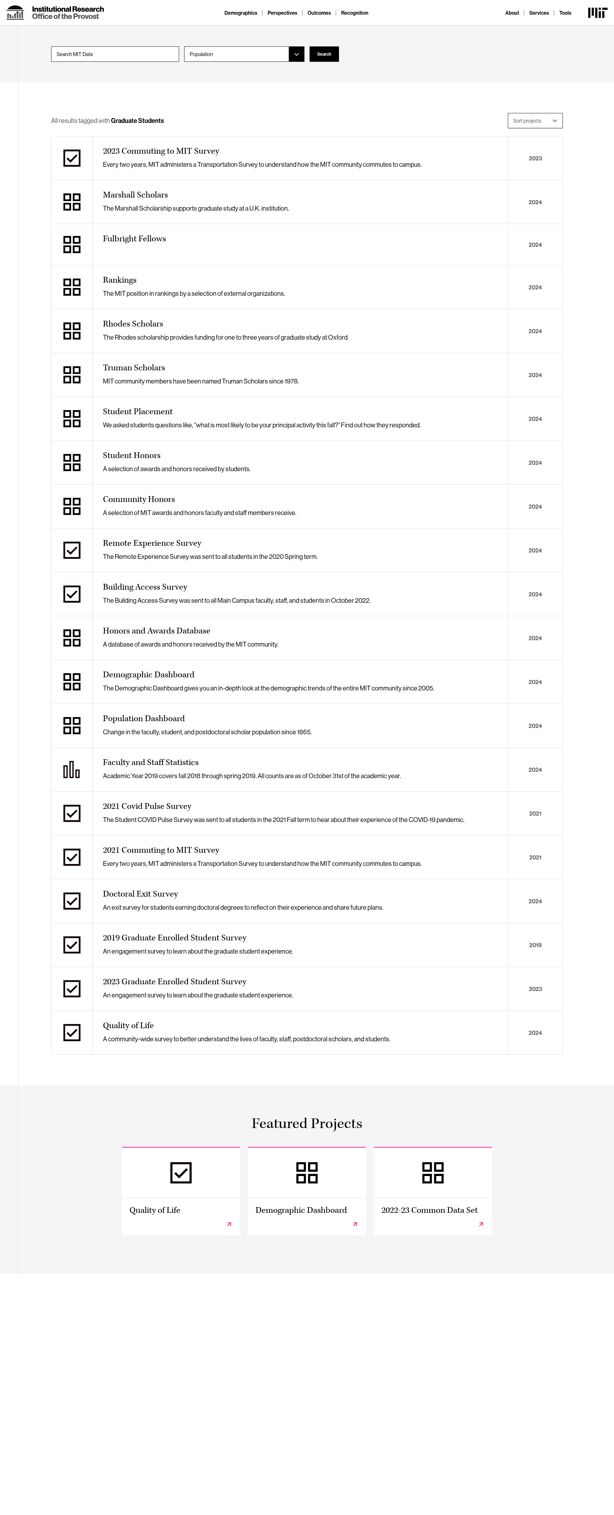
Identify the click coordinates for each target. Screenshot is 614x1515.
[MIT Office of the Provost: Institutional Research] (55, 12)
